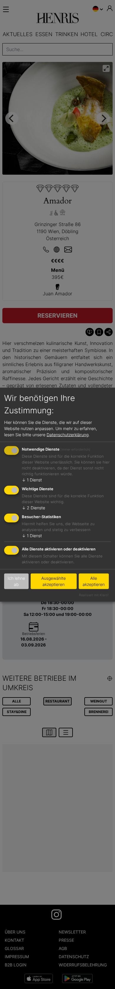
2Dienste (33, 507)
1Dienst (32, 479)
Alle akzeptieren (94, 581)
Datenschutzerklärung (67, 434)
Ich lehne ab (16, 581)
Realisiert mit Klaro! (94, 595)
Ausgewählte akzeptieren (53, 581)
